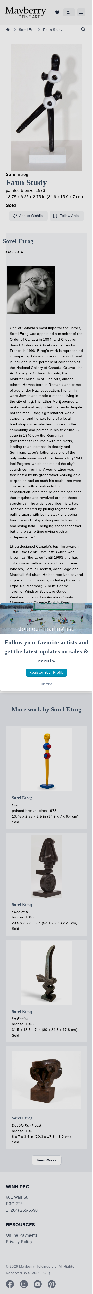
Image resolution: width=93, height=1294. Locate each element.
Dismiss (46, 684)
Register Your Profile (46, 672)
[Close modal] (85, 611)
